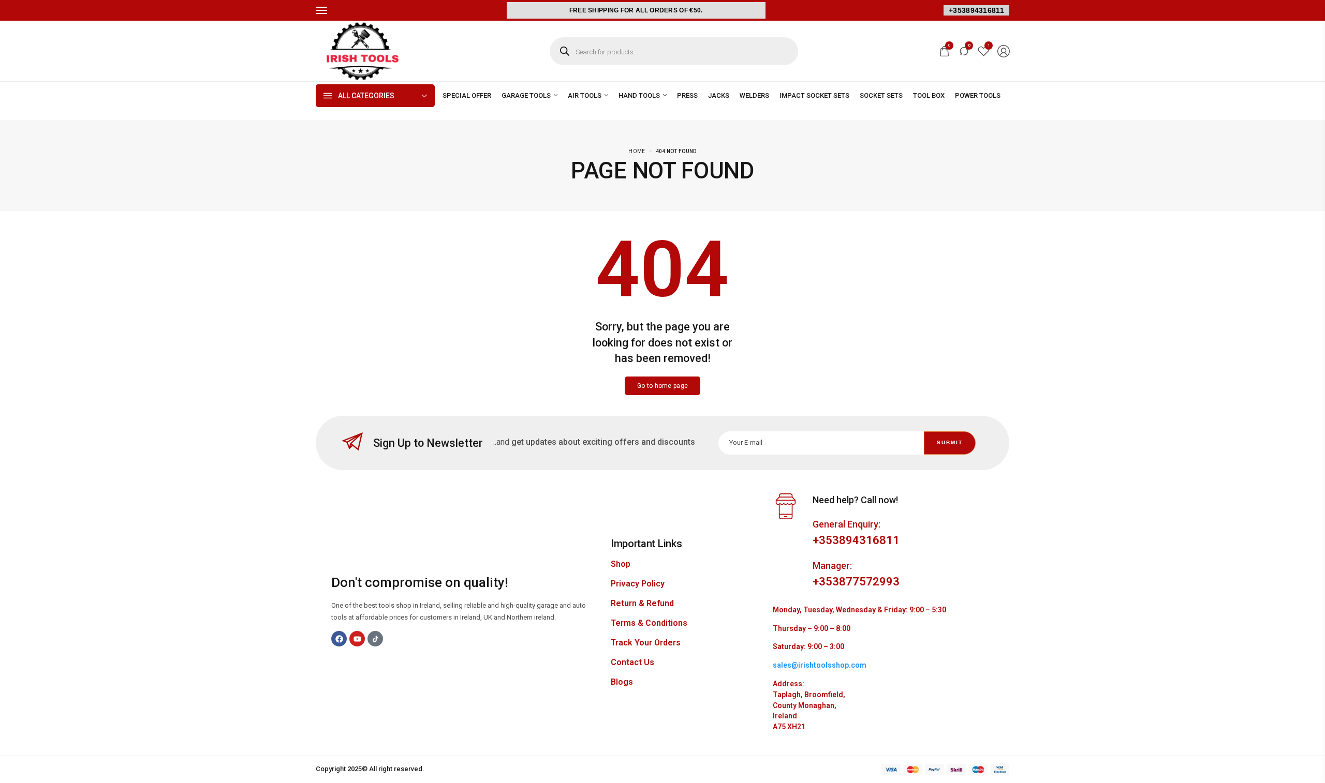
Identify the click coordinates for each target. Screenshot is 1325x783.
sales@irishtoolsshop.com (819, 665)
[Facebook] (339, 638)
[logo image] (362, 50)
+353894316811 (976, 10)
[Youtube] (357, 638)
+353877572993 (856, 581)
